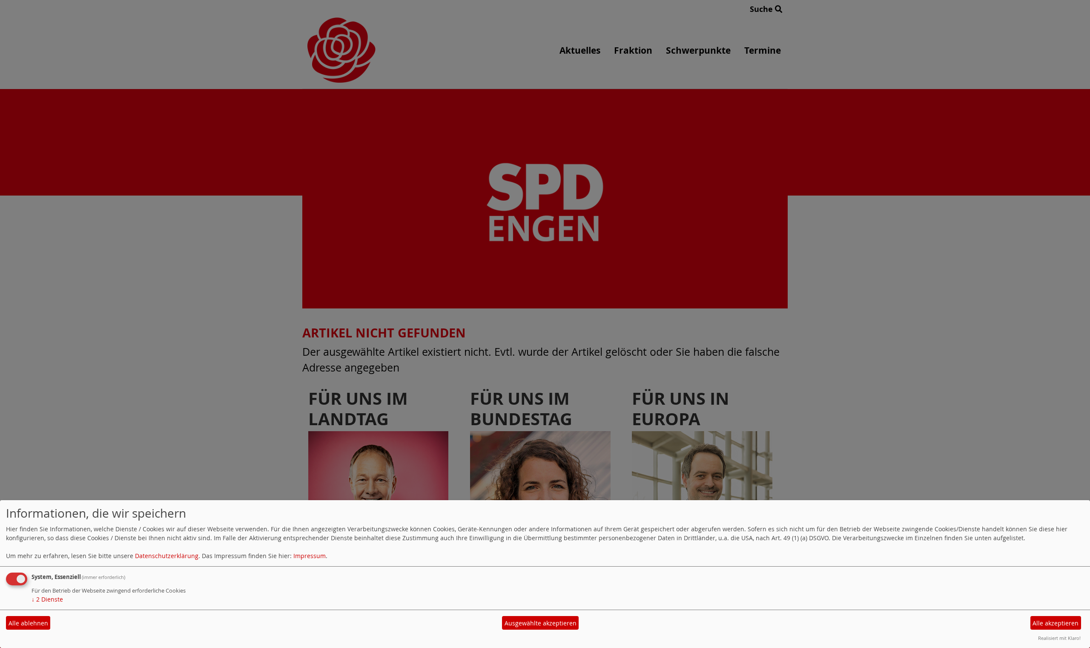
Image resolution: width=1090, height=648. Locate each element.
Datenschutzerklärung (166, 556)
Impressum (309, 556)
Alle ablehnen (28, 623)
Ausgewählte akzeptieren (541, 623)
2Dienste (47, 599)
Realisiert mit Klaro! (1059, 638)
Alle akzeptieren (1056, 623)
